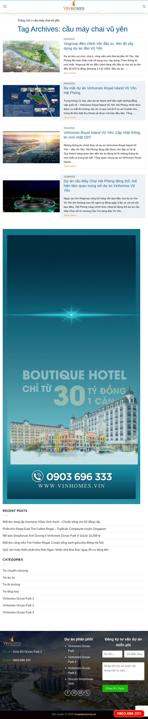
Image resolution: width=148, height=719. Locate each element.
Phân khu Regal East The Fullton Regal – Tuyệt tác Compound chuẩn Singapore (54, 528)
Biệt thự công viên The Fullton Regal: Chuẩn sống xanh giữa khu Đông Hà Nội (53, 542)
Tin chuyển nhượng (15, 570)
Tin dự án (9, 577)
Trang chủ (24, 20)
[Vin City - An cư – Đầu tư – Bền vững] (74, 6)
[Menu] (5, 6)
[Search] (144, 6)
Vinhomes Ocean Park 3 (18, 612)
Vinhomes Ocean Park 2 (18, 605)
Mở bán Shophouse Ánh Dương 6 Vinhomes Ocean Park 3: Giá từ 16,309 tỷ (51, 535)
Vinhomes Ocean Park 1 (18, 598)
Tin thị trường (11, 584)
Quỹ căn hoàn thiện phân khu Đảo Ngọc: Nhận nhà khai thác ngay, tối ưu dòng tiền (56, 549)
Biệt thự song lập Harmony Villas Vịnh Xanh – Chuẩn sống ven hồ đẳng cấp (51, 521)
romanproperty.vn (85, 714)
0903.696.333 (22, 660)
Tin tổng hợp (11, 591)
